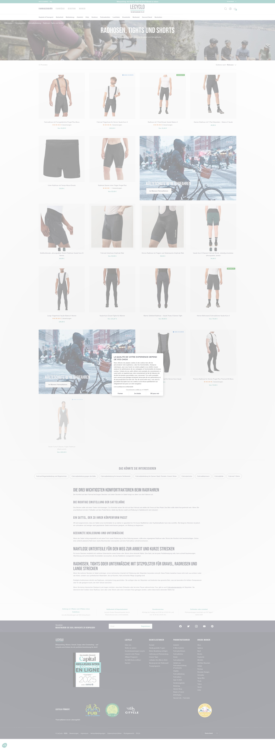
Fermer (120, 393)
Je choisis (137, 393)
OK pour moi (154, 393)
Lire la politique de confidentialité (123, 387)
